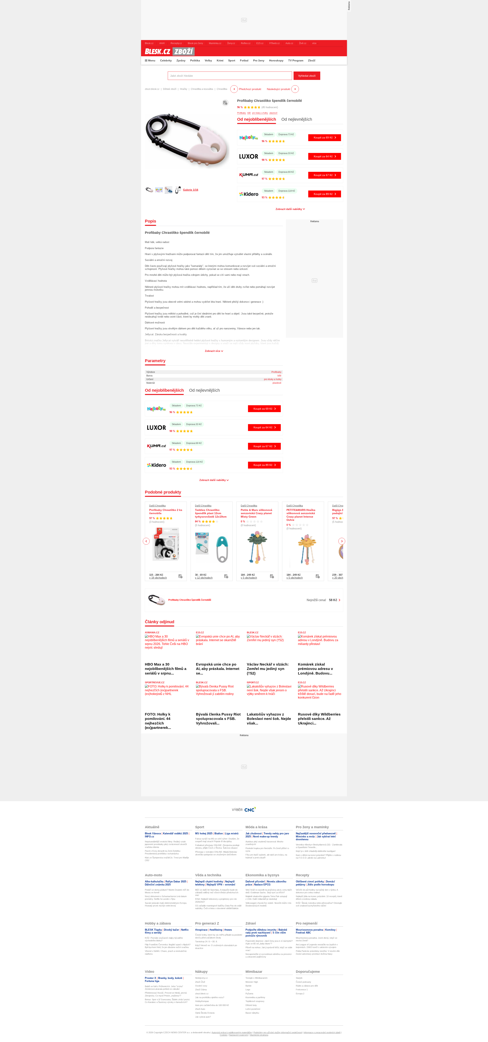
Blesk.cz (252, 632)
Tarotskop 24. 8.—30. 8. (206, 941)
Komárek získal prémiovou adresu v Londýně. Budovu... (315, 668)
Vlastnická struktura (259, 1035)
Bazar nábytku (252, 1013)
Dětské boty (251, 1005)
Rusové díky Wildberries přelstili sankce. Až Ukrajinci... (319, 718)
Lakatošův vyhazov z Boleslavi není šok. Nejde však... (269, 718)
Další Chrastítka (157, 505)
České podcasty (303, 982)
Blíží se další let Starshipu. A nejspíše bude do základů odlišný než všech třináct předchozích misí (216, 892)
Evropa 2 (300, 993)
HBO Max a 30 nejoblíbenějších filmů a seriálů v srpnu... (165, 668)
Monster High (252, 982)
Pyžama (249, 993)
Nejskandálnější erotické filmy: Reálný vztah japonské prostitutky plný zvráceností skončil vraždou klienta (166, 844)
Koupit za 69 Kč (323, 137)
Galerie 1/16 (190, 189)
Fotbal (244, 60)
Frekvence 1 (302, 989)
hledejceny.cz (201, 978)
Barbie (248, 986)
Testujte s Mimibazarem (256, 978)
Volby (208, 60)
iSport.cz (253, 682)
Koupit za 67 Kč (323, 175)
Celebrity (166, 60)
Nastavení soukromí (238, 1035)
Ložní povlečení (253, 1009)
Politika (195, 60)
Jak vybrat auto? (203, 1017)
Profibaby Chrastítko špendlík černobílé (269, 101)
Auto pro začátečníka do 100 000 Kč (212, 1005)
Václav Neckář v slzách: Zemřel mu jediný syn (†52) (268, 668)
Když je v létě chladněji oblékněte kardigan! (316, 851)
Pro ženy (258, 60)
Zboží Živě (200, 982)
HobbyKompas (202, 1001)
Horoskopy (276, 60)
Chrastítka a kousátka (202, 89)
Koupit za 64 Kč (323, 156)
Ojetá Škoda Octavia (204, 1013)
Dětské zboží (169, 89)
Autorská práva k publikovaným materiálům (232, 1032)
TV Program (295, 60)
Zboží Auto (200, 1009)
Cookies (223, 1035)
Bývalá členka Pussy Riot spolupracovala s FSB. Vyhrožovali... (218, 718)
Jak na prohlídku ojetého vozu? (209, 997)
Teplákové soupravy (255, 1001)
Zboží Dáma (201, 989)
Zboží (311, 60)
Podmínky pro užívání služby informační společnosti (278, 1032)
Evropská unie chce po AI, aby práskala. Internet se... (217, 668)
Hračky (183, 89)
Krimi (220, 60)
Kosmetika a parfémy (255, 997)
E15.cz (200, 632)
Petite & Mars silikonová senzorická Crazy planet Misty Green (256, 513)
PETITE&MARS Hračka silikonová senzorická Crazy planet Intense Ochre (301, 515)
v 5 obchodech (249, 577)
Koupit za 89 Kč (323, 193)
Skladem (268, 134)
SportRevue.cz (154, 682)
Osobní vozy (201, 986)
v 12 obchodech (204, 577)
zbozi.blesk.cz (152, 89)
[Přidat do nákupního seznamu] (225, 102)
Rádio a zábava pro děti (307, 986)
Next (342, 541)
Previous (146, 541)
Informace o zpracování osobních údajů (322, 1032)
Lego (248, 989)
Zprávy (181, 60)
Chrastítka (222, 89)
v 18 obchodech (158, 577)
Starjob (299, 978)
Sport (231, 60)
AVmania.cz (152, 632)
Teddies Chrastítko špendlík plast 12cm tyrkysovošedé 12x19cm (210, 513)
